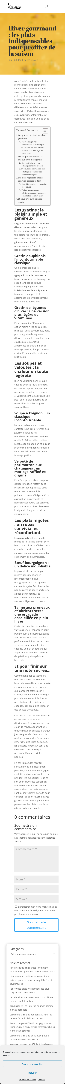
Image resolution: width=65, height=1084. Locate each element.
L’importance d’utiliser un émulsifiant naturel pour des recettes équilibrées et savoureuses (31, 980)
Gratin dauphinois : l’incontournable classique (33, 143)
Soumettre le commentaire (36, 925)
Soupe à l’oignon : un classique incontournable (32, 164)
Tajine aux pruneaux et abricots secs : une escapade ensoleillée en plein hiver (33, 193)
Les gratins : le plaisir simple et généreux (32, 137)
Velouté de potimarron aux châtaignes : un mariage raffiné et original (33, 172)
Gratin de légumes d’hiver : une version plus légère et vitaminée (33, 150)
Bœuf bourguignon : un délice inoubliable (34, 185)
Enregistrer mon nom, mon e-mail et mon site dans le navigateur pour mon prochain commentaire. (35, 910)
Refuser (32, 1072)
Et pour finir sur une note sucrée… (30, 200)
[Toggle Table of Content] (43, 131)
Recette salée (31, 59)
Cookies (41, 1079)
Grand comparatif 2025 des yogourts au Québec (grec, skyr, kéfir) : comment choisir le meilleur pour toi (32, 1027)
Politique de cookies (27, 1079)
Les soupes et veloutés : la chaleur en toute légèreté (30, 158)
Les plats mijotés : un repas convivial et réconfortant (30, 179)
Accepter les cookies (32, 1064)
